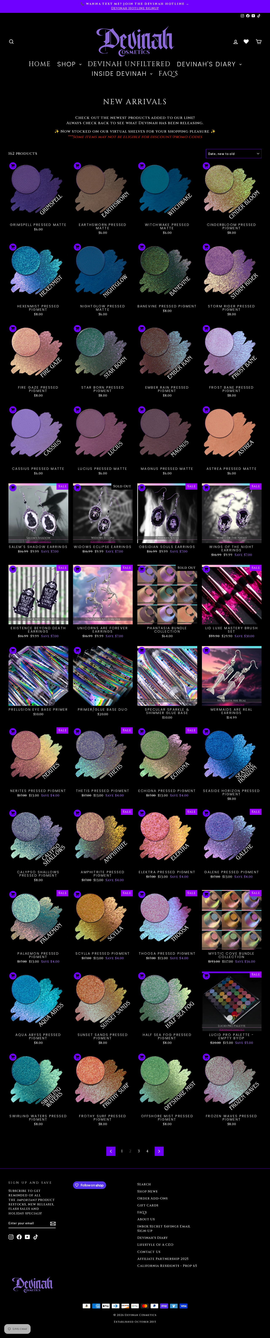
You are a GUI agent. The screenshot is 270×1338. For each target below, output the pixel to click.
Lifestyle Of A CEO (155, 1245)
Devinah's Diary (207, 64)
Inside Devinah (120, 73)
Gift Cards (147, 1205)
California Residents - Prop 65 (167, 1266)
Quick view (38, 216)
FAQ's (168, 73)
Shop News (147, 1191)
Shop (67, 64)
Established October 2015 (135, 1322)
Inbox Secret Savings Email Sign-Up (164, 1228)
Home (40, 64)
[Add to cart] (12, 165)
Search (144, 1184)
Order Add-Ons (152, 1198)
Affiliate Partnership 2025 (163, 1259)
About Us (146, 1219)
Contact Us (149, 1252)
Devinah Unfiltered (129, 64)
